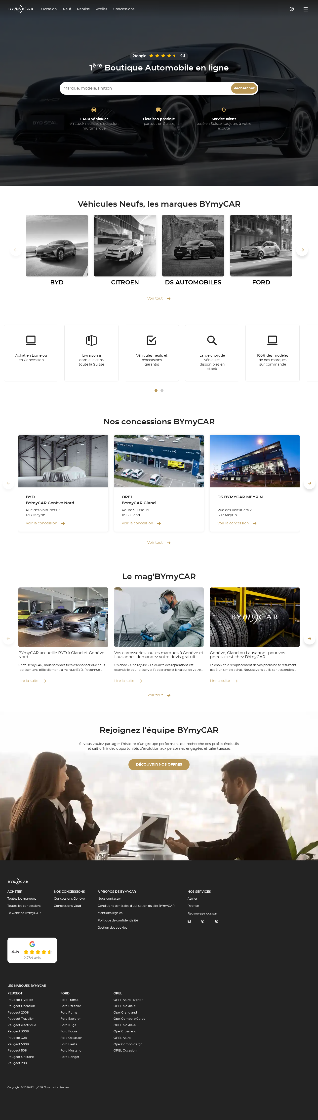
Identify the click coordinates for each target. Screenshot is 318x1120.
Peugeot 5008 (18, 1044)
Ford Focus (69, 1031)
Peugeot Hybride (20, 999)
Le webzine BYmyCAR (24, 913)
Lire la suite (28, 681)
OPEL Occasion (125, 1050)
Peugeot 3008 (18, 1031)
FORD (65, 993)
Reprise (193, 905)
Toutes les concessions (24, 905)
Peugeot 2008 (18, 1012)
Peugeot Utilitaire (20, 1056)
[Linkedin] (189, 921)
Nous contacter (109, 898)
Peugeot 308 (17, 1037)
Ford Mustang (70, 1050)
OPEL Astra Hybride (128, 999)
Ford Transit (69, 999)
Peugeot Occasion (21, 1006)
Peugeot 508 (17, 1050)
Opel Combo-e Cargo (130, 1018)
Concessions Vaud (67, 905)
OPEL (118, 993)
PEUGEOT (14, 993)
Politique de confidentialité (118, 920)
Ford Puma (69, 1012)
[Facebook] (202, 921)
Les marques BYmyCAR (26, 985)
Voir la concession (41, 523)
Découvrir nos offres (159, 764)
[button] (156, 390)
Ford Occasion (71, 1037)
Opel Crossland (125, 1031)
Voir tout (155, 298)
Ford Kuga (68, 1025)
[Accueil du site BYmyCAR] (21, 9)
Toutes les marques (21, 898)
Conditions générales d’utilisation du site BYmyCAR (136, 905)
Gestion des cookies (112, 927)
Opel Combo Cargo (128, 1044)
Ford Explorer (70, 1018)
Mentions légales (110, 913)
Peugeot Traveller (20, 1018)
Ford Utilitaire (70, 1006)
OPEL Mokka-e (125, 1006)
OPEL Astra (122, 1037)
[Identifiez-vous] (292, 8)
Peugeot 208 (17, 1063)
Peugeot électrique (21, 1025)
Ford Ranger (69, 1056)
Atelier (192, 898)
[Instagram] (217, 921)
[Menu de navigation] (306, 9)
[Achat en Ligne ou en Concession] (31, 353)
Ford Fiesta (68, 1044)
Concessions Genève (69, 898)
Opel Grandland (125, 1012)
